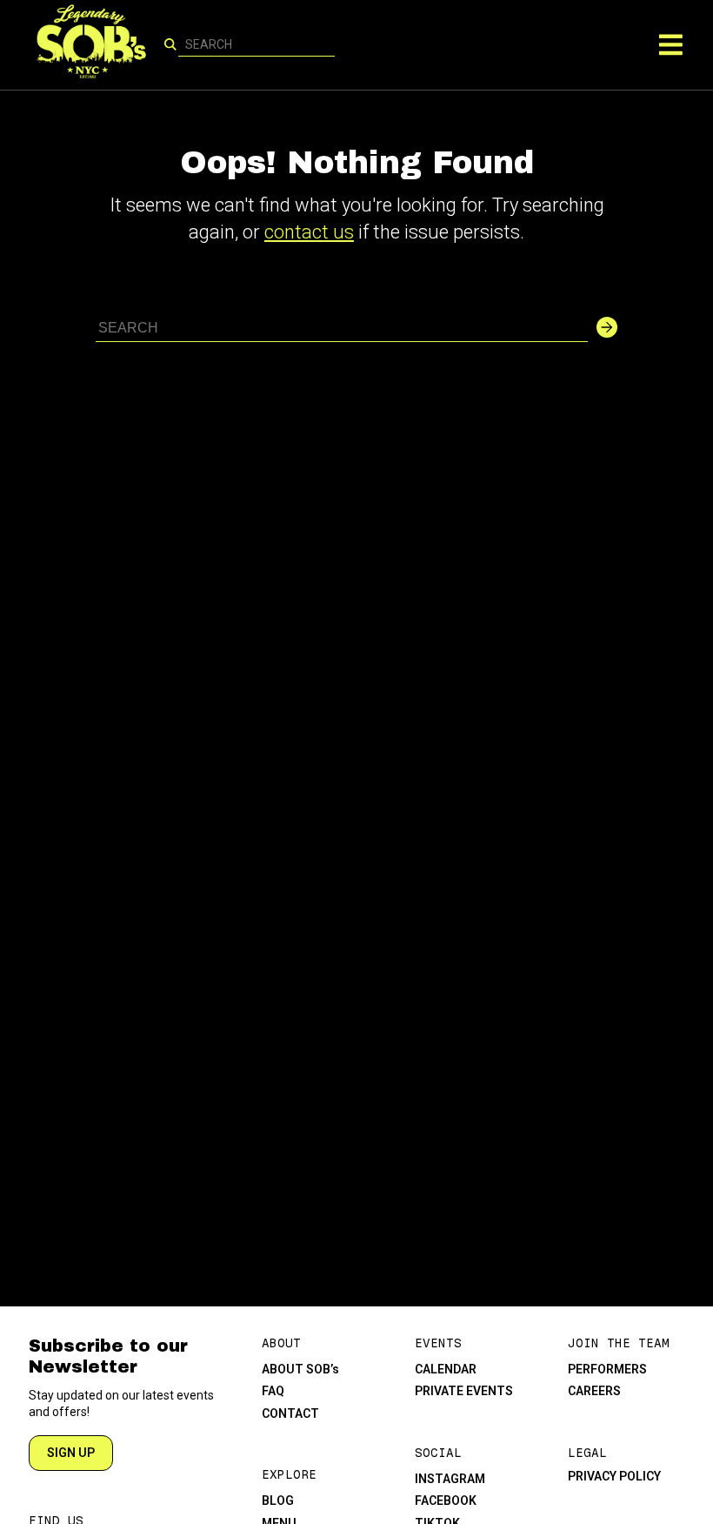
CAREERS (594, 1391)
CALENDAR (445, 1369)
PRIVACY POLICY (614, 1476)
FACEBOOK (445, 1500)
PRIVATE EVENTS (464, 1391)
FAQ (273, 1391)
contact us (309, 232)
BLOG (278, 1500)
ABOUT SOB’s (300, 1369)
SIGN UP (71, 1453)
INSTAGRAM (450, 1479)
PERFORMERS (607, 1369)
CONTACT (290, 1413)
